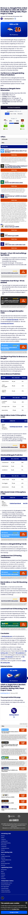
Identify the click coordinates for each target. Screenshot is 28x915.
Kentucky (3, 873)
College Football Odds (5, 856)
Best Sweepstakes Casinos (6, 883)
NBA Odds (3, 858)
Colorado (3, 875)
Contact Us (3, 839)
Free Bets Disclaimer (5, 848)
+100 (22, 126)
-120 (5, 126)
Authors (2, 837)
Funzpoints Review (4, 888)
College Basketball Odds (6, 859)
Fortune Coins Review (5, 890)
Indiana (2, 876)
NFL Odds (3, 854)
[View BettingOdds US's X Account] (15, 19)
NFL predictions (20, 653)
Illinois (2, 871)
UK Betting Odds (4, 841)
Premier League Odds (5, 863)
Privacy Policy (3, 844)
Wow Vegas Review (5, 886)
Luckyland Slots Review (5, 892)
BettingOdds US (9, 19)
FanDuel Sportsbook (12, 319)
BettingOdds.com (7, 636)
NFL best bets (9, 657)
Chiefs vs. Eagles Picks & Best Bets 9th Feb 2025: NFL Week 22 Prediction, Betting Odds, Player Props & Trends (13, 687)
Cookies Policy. (15, 909)
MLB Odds (3, 865)
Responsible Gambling (5, 843)
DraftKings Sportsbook (7, 323)
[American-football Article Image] (14, 675)
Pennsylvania (4, 869)
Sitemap (3, 850)
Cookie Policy (3, 846)
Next (27, 678)
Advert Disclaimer (23, 723)
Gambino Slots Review (5, 884)
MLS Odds (3, 861)
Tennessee (3, 878)
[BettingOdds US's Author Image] (14, 711)
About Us (3, 835)
